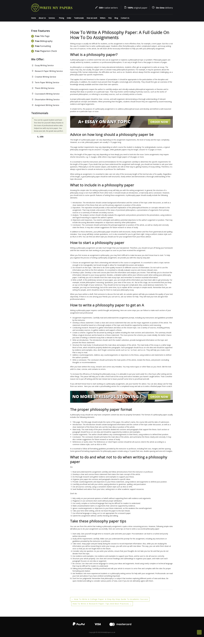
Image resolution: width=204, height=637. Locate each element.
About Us (42, 18)
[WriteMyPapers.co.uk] (51, 7)
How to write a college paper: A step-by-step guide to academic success (109, 599)
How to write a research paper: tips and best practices (102, 604)
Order (69, 18)
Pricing (61, 18)
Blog (116, 18)
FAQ (110, 18)
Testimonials (79, 18)
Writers (102, 18)
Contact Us (125, 18)
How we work (92, 18)
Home (33, 18)
